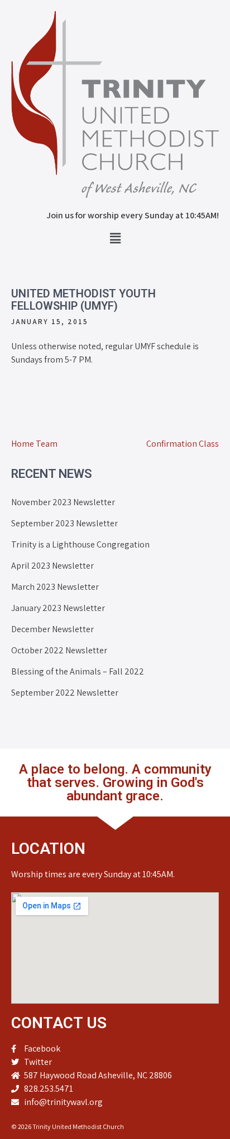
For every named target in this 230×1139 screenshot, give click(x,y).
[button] (115, 238)
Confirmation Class (182, 443)
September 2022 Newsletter (64, 692)
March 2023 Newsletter (55, 587)
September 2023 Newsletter (64, 523)
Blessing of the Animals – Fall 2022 (77, 671)
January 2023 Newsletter (58, 608)
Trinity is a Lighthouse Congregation (80, 544)
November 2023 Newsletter (63, 502)
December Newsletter (52, 629)
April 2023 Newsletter (52, 565)
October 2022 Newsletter (59, 650)
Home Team (34, 443)
